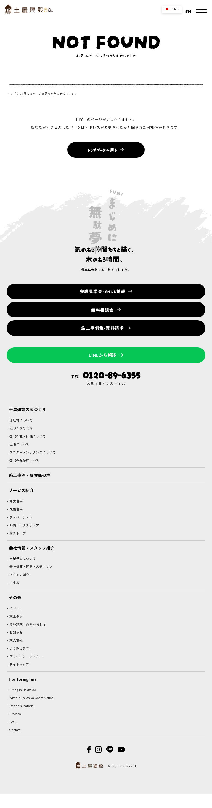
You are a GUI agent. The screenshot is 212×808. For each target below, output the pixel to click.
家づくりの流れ (21, 428)
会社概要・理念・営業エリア (30, 566)
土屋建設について (22, 558)
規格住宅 (16, 509)
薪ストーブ (17, 533)
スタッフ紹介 (19, 574)
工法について (19, 444)
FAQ (12, 721)
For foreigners (22, 679)
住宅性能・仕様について (27, 436)
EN (188, 10)
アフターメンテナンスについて (32, 452)
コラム (14, 582)
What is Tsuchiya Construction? (32, 697)
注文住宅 (16, 501)
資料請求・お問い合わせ (27, 624)
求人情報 (16, 640)
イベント (16, 608)
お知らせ (16, 632)
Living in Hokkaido (22, 689)
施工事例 (16, 616)
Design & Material (22, 705)
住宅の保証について (24, 460)
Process (15, 713)
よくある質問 (19, 648)
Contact (14, 729)
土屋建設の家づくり (27, 409)
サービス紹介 (21, 490)
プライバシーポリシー (26, 656)
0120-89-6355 (112, 374)
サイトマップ (19, 664)
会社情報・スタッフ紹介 (31, 548)
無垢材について (21, 420)
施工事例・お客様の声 (29, 475)
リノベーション (21, 517)
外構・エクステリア (24, 525)
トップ (11, 93)
